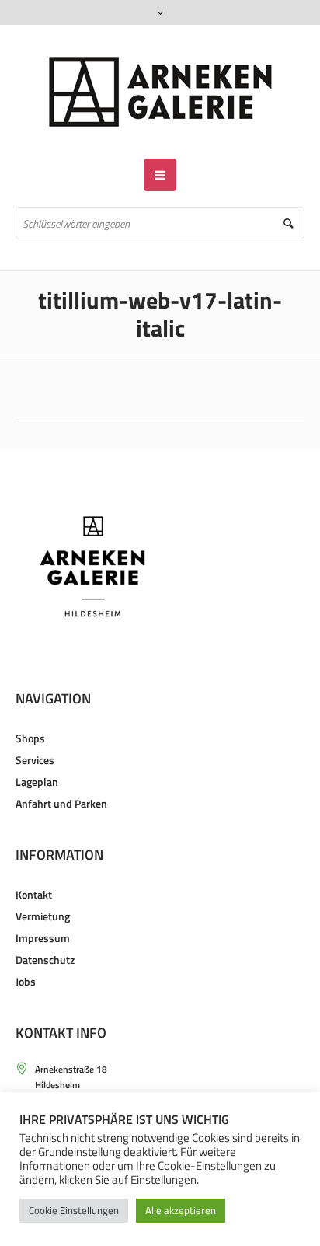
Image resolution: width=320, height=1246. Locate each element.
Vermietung (43, 916)
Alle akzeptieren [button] (180, 1210)
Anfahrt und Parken (61, 803)
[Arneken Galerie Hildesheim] (160, 91)
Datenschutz (45, 959)
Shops (30, 738)
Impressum (43, 938)
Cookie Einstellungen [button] (74, 1210)
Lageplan (37, 781)
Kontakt (34, 894)
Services (35, 760)
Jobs (26, 981)
